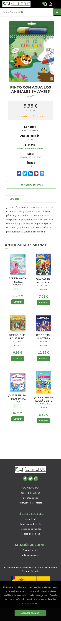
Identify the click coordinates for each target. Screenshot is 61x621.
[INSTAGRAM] (35, 478)
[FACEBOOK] (25, 478)
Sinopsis (14, 198)
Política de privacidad (30, 528)
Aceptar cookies (30, 613)
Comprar (17, 301)
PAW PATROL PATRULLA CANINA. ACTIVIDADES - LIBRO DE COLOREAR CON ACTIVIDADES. (43, 281)
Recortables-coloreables (30, 148)
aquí (38, 599)
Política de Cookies (30, 533)
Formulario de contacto (30, 502)
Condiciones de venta (30, 524)
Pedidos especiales (30, 555)
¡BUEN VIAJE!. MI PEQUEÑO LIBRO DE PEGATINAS (43, 399)
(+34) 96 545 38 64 (30, 493)
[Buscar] (57, 12)
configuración (30, 603)
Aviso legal (30, 519)
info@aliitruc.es (30, 497)
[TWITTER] (30, 478)
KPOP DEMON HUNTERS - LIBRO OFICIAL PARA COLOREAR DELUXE (43, 337)
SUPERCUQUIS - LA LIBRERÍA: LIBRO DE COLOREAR (17, 337)
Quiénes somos (30, 550)
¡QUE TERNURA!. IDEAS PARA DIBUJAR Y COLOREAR (17, 397)
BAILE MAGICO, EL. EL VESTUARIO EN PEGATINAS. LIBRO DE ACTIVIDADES (17, 280)
